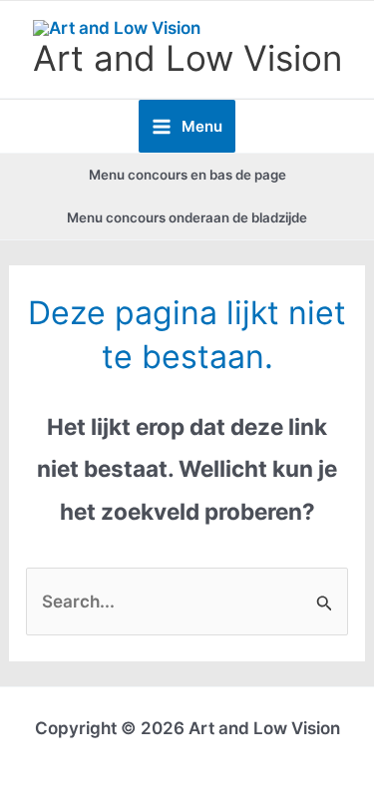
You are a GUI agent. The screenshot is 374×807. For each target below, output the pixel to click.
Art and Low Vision (187, 58)
